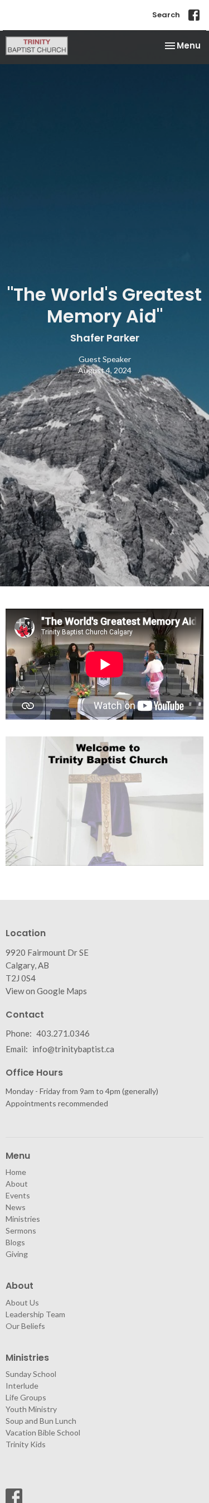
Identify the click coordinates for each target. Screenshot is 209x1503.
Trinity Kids (26, 1444)
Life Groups (26, 1397)
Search (166, 14)
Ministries (23, 1218)
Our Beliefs (25, 1326)
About (17, 1183)
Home (16, 1172)
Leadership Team (35, 1314)
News (16, 1207)
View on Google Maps (46, 991)
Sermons (21, 1230)
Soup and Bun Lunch (41, 1420)
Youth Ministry (31, 1409)
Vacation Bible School (43, 1432)
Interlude (22, 1385)
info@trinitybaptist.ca (73, 1049)
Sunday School (31, 1374)
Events (18, 1195)
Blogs (15, 1242)
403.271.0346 (63, 1033)
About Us (22, 1302)
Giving (17, 1254)
